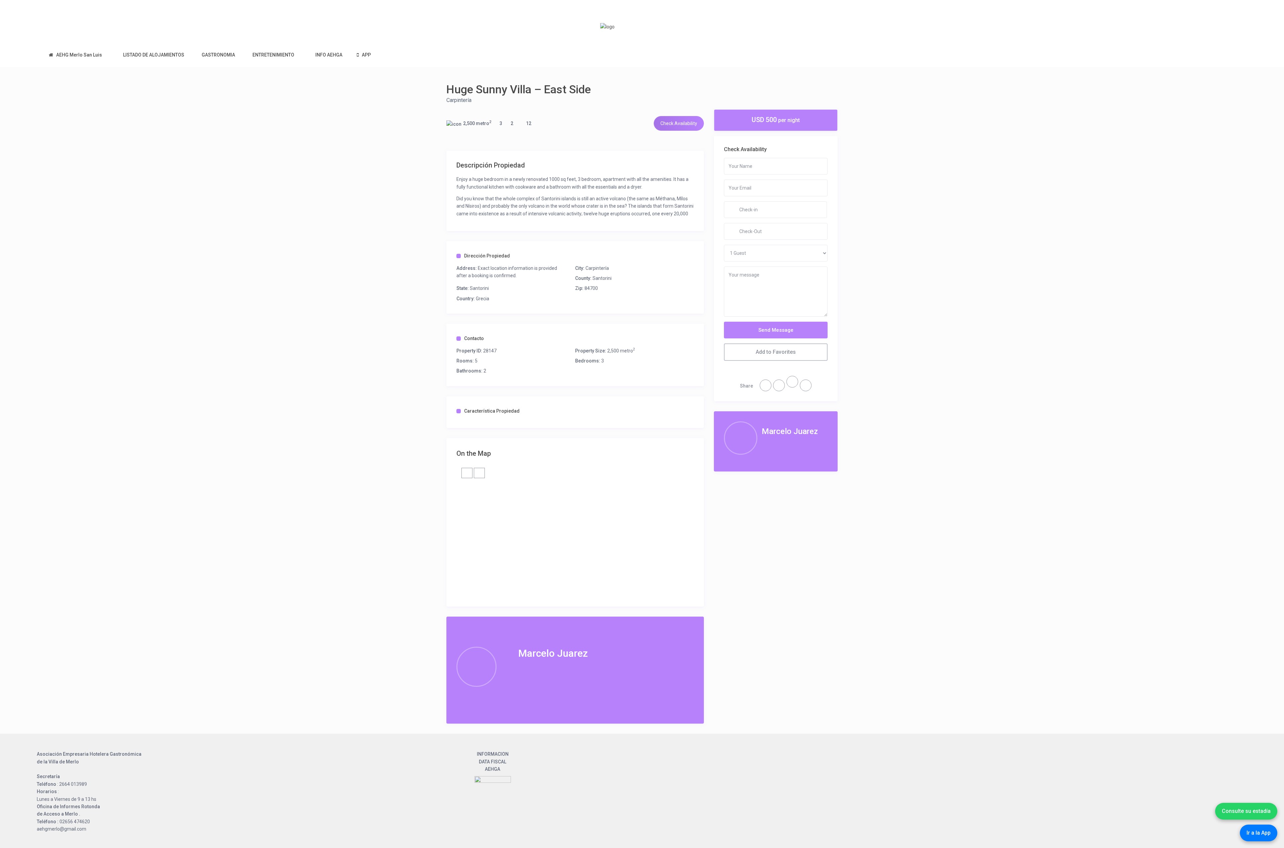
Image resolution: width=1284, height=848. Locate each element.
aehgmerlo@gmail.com (61, 829)
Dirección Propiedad (487, 255)
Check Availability (678, 123)
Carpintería (458, 100)
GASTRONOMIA (218, 55)
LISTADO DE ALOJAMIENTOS (153, 55)
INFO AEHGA (328, 55)
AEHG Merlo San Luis (79, 55)
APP (366, 55)
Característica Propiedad (492, 411)
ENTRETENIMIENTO (273, 55)
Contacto (474, 338)
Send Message (775, 330)
